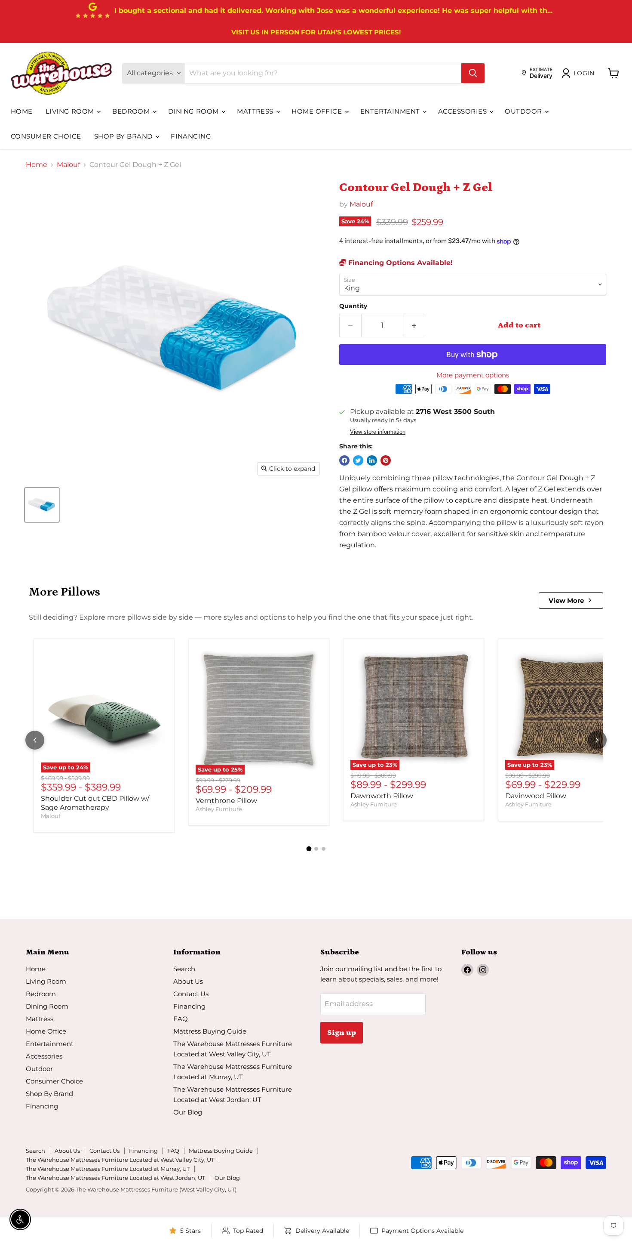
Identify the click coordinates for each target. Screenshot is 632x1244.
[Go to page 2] (316, 849)
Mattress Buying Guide (209, 1031)
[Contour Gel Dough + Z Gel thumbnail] (42, 505)
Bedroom (132, 111)
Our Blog (187, 1112)
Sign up (341, 1032)
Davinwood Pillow (535, 796)
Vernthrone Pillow (226, 800)
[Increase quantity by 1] (414, 325)
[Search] (473, 73)
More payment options (472, 375)
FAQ (180, 1019)
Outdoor (524, 111)
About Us (188, 981)
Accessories (463, 111)
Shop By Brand (124, 136)
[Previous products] (34, 740)
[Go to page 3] (323, 849)
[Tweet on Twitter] (358, 460)
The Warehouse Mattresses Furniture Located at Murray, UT (108, 1168)
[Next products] (597, 740)
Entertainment (391, 111)
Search (184, 969)
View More (566, 600)
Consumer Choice (46, 136)
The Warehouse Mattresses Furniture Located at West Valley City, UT (120, 1159)
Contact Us (191, 994)
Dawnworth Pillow (381, 796)
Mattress (256, 111)
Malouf (68, 165)
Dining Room (194, 111)
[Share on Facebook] (344, 460)
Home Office (317, 111)
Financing (191, 136)
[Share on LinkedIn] (372, 460)
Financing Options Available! (399, 263)
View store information (377, 432)
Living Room (71, 111)
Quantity (353, 306)
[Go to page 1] (308, 849)
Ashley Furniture (219, 809)
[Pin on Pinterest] (385, 460)
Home (22, 111)
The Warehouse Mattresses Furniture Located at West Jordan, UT (115, 1177)
